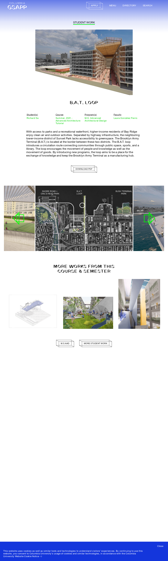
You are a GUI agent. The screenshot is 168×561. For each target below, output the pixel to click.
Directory (129, 5)
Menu (112, 5)
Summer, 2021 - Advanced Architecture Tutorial (68, 121)
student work (84, 22)
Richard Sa (33, 118)
